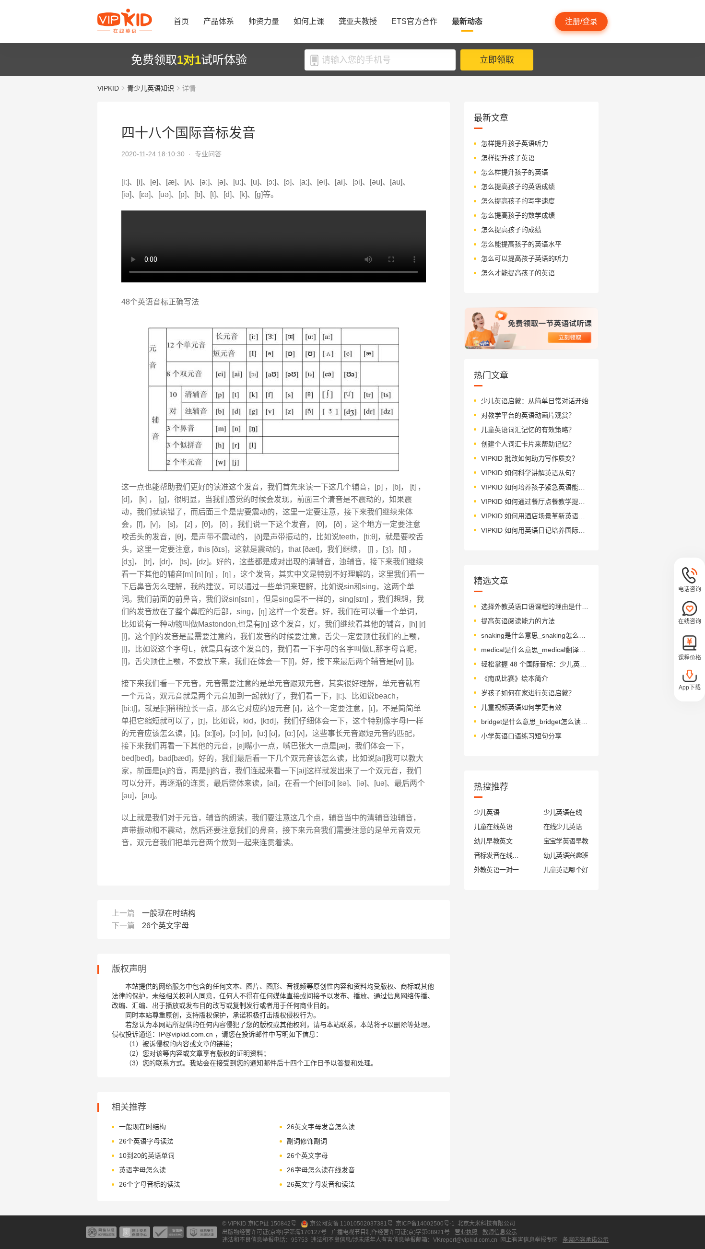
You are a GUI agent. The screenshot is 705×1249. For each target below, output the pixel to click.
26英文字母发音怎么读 (321, 1127)
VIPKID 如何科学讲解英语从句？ (529, 473)
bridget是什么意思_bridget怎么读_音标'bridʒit (535, 721)
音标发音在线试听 (496, 855)
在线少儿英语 (562, 826)
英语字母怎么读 (142, 1170)
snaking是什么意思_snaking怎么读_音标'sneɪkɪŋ (535, 635)
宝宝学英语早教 (565, 841)
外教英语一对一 (496, 870)
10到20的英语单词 (147, 1155)
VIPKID (108, 88)
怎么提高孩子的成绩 (511, 229)
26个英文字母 (165, 926)
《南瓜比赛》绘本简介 (514, 678)
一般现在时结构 (169, 913)
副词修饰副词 (307, 1141)
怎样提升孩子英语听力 (514, 143)
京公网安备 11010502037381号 (351, 1223)
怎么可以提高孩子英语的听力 (524, 258)
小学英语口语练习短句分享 (521, 736)
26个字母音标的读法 (149, 1184)
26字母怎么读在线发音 (321, 1170)
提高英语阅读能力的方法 (518, 621)
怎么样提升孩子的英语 (514, 172)
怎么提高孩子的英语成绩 (518, 186)
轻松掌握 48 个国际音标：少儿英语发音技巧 (535, 664)
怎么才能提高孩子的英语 (518, 273)
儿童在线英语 (493, 826)
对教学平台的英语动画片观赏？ (528, 415)
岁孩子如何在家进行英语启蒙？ (528, 693)
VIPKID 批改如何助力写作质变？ (529, 458)
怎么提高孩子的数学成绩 (518, 215)
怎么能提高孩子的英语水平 (521, 244)
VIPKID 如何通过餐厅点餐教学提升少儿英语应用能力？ (535, 501)
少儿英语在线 (562, 812)
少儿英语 (487, 812)
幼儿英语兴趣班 (565, 855)
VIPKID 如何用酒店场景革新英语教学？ (535, 516)
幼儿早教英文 (493, 841)
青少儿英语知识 (150, 88)
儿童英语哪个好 (565, 870)
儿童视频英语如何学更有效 (521, 707)
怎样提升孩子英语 (508, 158)
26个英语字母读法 (146, 1141)
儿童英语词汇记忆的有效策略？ (528, 429)
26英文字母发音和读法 (321, 1184)
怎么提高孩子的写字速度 (518, 201)
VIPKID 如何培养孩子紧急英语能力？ (535, 487)
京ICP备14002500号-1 (425, 1223)
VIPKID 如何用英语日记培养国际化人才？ (535, 530)
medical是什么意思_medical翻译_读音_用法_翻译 (535, 650)
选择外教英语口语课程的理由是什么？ (535, 606)
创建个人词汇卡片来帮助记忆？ (528, 444)
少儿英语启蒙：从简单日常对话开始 (534, 401)
